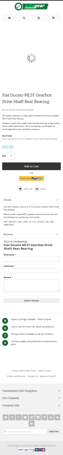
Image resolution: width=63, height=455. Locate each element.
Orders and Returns (16, 376)
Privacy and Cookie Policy (24, 370)
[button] (24, 189)
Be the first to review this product (18, 109)
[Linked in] (51, 416)
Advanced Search (48, 376)
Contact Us (32, 376)
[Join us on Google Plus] (19, 416)
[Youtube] (25, 416)
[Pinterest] (44, 416)
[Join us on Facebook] (12, 416)
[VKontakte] (57, 416)
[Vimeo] (32, 416)
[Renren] (31, 423)
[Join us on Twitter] (6, 416)
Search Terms (44, 370)
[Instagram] (38, 416)
